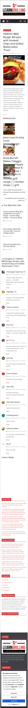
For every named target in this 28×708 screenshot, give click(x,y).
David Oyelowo (11, 373)
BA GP (8, 444)
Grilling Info (5, 585)
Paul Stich (10, 325)
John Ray (9, 358)
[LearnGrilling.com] (3, 21)
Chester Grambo (12, 307)
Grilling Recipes (7, 30)
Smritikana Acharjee (7, 556)
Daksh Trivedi (5, 550)
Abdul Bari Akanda (13, 402)
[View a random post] (24, 21)
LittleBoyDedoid (12, 415)
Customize (14, 693)
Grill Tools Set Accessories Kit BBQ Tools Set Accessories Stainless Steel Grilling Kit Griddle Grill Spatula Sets (14, 533)
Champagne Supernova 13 (15, 272)
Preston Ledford (16, 53)
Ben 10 (3, 544)
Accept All (14, 701)
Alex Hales (10, 387)
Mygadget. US (11, 292)
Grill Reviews (5, 580)
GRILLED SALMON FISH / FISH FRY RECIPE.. (12, 245)
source (5, 114)
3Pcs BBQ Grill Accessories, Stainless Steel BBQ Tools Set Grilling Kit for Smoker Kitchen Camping (14, 505)
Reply (7, 287)
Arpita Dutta (5, 567)
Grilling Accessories (7, 582)
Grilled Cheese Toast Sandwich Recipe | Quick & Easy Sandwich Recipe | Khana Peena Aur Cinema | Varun (12, 545)
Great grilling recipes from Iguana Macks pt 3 (14, 199)
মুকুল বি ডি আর (10, 340)
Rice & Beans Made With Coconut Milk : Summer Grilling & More (12, 231)
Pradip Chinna (5, 561)
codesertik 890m (12, 428)
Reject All (13, 697)
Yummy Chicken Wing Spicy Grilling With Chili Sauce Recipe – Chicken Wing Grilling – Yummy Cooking (13, 214)
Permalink (23, 274)
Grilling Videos (5, 590)
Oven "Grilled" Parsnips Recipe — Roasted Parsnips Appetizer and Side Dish (14, 192)
